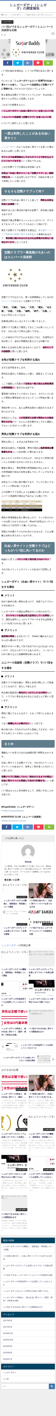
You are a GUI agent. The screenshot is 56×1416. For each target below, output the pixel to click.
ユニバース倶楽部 (10, 301)
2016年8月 (7, 1353)
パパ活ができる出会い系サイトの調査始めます (23, 1307)
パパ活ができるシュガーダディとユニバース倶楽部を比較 (27, 1275)
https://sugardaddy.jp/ (14, 810)
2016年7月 (7, 1359)
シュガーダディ (7, 22)
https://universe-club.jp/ (15, 821)
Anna (28, 861)
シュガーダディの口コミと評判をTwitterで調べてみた (26, 1291)
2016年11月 (8, 1333)
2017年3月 (7, 1327)
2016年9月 (7, 1346)
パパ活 (6, 1379)
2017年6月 (7, 1320)
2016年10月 (8, 1340)
